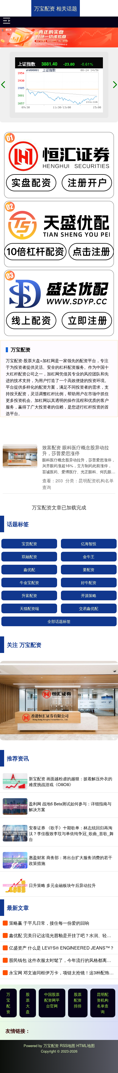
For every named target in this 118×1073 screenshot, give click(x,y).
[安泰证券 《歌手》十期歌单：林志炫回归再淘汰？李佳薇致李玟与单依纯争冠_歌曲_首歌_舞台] (15, 833)
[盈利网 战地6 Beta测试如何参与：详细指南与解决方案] (15, 806)
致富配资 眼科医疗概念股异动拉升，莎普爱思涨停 (75, 450)
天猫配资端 (29, 608)
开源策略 (88, 595)
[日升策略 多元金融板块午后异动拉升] (15, 885)
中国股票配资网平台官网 (52, 1000)
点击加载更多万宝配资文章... (59, 507)
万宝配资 (8, 1002)
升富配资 (29, 595)
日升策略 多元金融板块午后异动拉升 (62, 885)
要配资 (88, 569)
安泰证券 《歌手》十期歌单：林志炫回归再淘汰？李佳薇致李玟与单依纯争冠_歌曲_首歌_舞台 (71, 833)
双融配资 (29, 556)
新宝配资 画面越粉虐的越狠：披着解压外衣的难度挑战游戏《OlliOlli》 (70, 781)
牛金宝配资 (29, 582)
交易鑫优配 (88, 608)
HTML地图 (85, 1045)
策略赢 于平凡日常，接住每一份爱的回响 (49, 923)
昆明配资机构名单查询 (102, 1002)
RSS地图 (67, 1045)
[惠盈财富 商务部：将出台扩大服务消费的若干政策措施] (15, 860)
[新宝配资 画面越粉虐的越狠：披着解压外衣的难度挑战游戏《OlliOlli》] (15, 781)
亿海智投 (88, 543)
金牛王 (88, 556)
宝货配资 (29, 543)
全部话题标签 (59, 621)
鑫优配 (29, 569)
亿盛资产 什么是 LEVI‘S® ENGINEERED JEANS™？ (61, 948)
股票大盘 (28, 1002)
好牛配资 (88, 582)
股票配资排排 (78, 1000)
